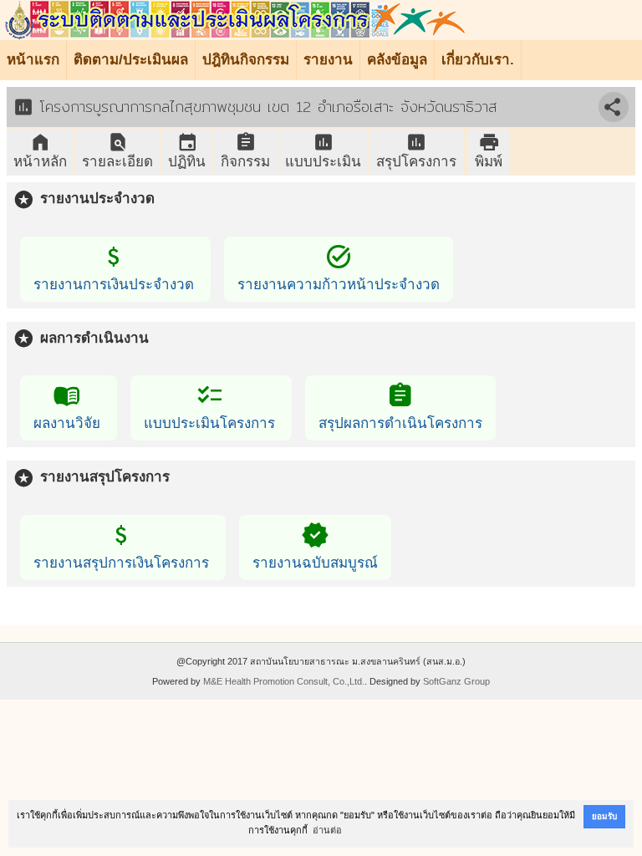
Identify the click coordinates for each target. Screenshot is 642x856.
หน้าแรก (33, 60)
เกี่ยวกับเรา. (477, 60)
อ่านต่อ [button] (327, 830)
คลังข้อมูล (397, 60)
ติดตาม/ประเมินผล (131, 60)
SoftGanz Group (456, 681)
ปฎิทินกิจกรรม (245, 60)
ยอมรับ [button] (604, 816)
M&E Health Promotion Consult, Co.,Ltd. (283, 681)
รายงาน (328, 60)
